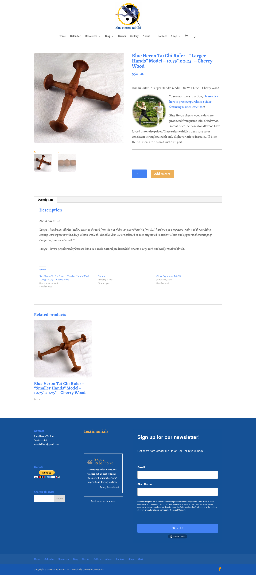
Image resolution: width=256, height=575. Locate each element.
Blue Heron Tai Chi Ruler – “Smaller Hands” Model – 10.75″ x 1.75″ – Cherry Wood (64, 277)
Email (141, 467)
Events (122, 36)
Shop (174, 36)
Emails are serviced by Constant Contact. (167, 509)
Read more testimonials (103, 501)
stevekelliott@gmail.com (46, 444)
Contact (162, 36)
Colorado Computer (93, 569)
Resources (91, 36)
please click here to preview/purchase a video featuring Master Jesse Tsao (193, 101)
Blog (107, 36)
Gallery (134, 36)
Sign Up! (177, 528)
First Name (144, 484)
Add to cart (162, 173)
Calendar (75, 36)
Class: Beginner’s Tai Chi (168, 276)
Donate (101, 276)
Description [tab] (45, 200)
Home (62, 36)
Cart (140, 559)
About (146, 36)
